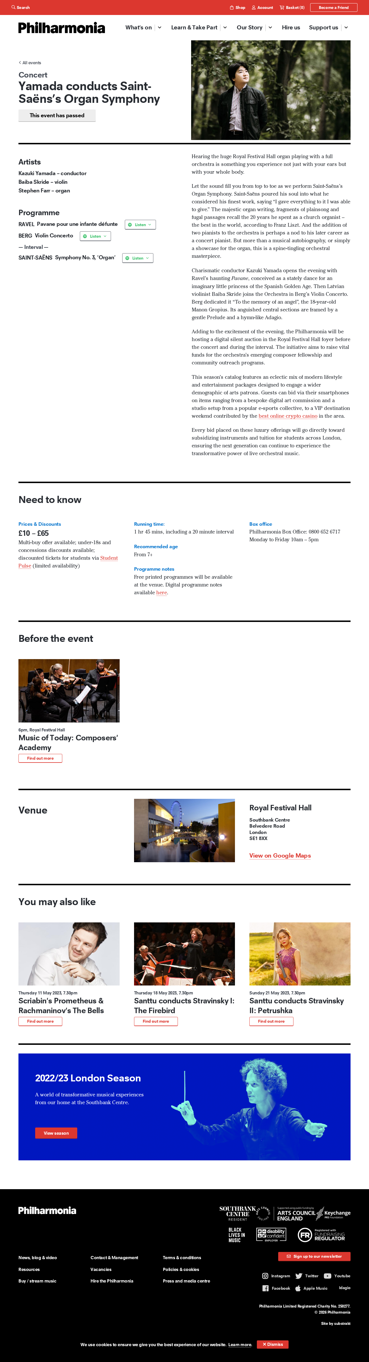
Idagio (345, 1287)
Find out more (40, 758)
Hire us (291, 27)
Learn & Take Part (194, 27)
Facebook (281, 1288)
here (161, 592)
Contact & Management (114, 1257)
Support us (323, 27)
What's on (138, 27)
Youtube (342, 1275)
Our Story (249, 27)
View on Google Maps (280, 855)
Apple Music (315, 1288)
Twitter (312, 1275)
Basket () (294, 7)
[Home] (61, 27)
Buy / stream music (37, 1281)
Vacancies (101, 1269)
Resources (29, 1269)
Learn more (239, 1344)
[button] (69, 711)
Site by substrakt (336, 1323)
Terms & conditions (182, 1257)
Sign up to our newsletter (317, 1256)
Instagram (280, 1275)
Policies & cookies (181, 1269)
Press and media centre (186, 1281)
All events (31, 62)
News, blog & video (37, 1257)
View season (56, 1133)
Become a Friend (334, 7)
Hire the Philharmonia (112, 1281)
